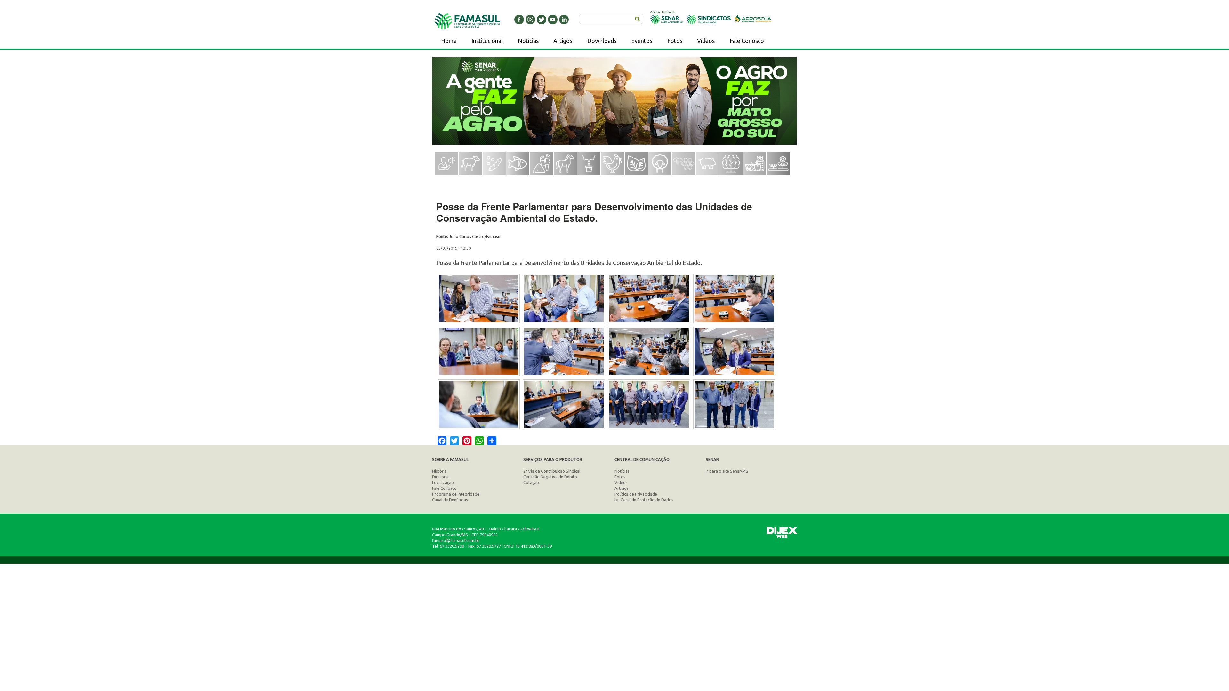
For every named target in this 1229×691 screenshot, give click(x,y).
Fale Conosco (747, 40)
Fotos (674, 40)
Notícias (528, 40)
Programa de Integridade (455, 494)
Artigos (562, 40)
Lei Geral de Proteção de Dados (643, 499)
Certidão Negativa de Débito (550, 476)
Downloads (601, 40)
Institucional (487, 40)
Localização (443, 482)
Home (449, 40)
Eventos (641, 40)
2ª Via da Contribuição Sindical (551, 471)
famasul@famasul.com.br (455, 540)
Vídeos (706, 40)
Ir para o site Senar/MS (727, 471)
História (439, 471)
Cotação (531, 482)
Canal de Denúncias (450, 499)
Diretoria (440, 476)
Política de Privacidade (635, 494)
